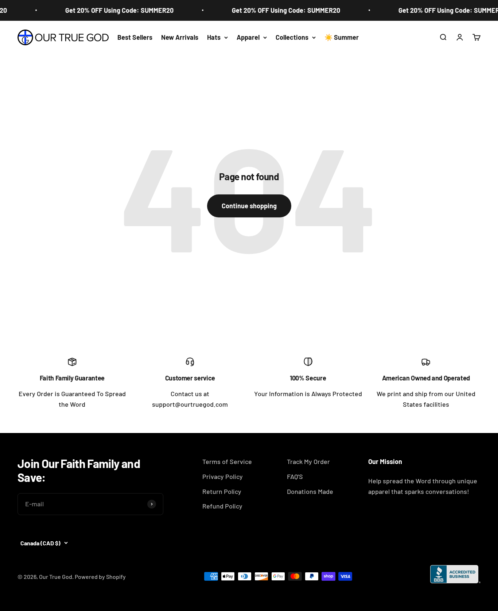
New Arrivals (179, 37)
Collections (292, 37)
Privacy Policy (222, 476)
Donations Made (310, 491)
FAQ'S (295, 476)
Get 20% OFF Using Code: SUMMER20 (115, 10)
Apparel (248, 37)
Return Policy (221, 491)
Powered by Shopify (100, 576)
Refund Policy (222, 506)
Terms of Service (227, 461)
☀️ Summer (341, 37)
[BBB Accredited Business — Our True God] (455, 574)
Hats (214, 37)
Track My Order (308, 461)
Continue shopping (249, 206)
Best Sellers (134, 37)
